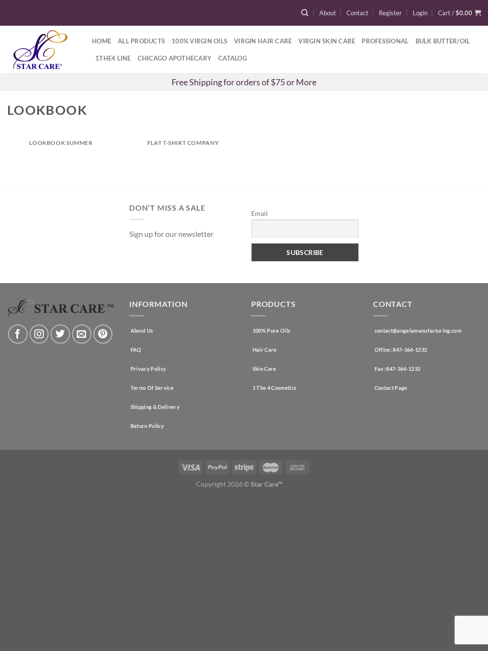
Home (101, 41)
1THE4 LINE (113, 58)
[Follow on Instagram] (39, 334)
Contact (357, 13)
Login (420, 13)
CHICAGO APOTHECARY (175, 58)
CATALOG (232, 58)
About (327, 13)
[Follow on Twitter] (60, 334)
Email (259, 213)
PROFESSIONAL (385, 41)
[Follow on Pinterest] (103, 334)
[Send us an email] (82, 334)
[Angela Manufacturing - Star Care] (42, 49)
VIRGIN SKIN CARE (326, 41)
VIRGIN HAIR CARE (263, 41)
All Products (141, 41)
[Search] (304, 13)
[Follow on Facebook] (18, 334)
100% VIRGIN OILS (199, 41)
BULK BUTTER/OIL (443, 41)
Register (390, 13)
